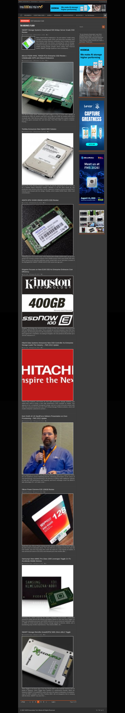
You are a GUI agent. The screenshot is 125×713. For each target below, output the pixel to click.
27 (45, 202)
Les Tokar (25, 202)
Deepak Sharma (27, 492)
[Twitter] (103, 2)
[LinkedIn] (104, 2)
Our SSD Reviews (89, 15)
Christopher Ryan (27, 34)
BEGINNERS (27, 15)
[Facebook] (101, 2)
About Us (41, 1)
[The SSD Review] (31, 7)
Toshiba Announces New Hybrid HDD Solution (39, 129)
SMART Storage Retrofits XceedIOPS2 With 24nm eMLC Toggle (46, 632)
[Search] (103, 26)
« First (23, 702)
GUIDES (49, 15)
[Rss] (100, 2)
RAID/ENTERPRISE (68, 15)
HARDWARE (57, 15)
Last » (53, 702)
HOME (21, 15)
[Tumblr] (106, 2)
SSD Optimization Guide (37, 21)
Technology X (34, 1)
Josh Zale (25, 274)
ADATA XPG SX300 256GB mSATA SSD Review (40, 200)
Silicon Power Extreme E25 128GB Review (38, 489)
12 (47, 60)
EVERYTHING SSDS (39, 15)
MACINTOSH (79, 15)
